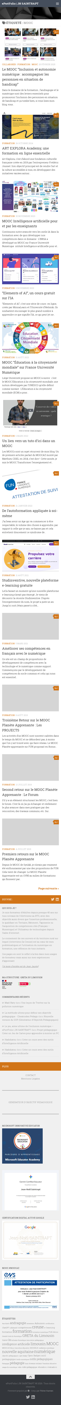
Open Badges (34, 1355)
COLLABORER (9, 64)
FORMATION (23, 64)
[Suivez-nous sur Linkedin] (57, 899)
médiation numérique (46, 1348)
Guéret (5, 1340)
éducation (42, 1367)
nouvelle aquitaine (18, 1351)
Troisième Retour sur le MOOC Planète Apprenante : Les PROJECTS (26, 725)
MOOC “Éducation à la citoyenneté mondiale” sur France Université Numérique (29, 367)
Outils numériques (22, 1359)
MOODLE (34, 1348)
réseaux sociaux (35, 1363)
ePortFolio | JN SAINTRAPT (20, 3)
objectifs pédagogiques (10, 1356)
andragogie (18, 1323)
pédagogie (17, 1363)
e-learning (49, 1327)
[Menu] (57, 3)
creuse (38, 1326)
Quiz (26, 1364)
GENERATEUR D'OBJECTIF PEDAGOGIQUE (30, 1102)
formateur (7, 1332)
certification (49, 1323)
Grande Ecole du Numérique (12, 1336)
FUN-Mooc (53, 1332)
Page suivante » (48, 888)
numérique (44, 1351)
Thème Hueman (46, 1390)
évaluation (52, 1367)
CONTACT (30, 1075)
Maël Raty (10, 1002)
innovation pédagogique (35, 1340)
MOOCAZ (6, 1348)
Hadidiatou (10, 1039)
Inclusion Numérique (18, 1340)
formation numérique (40, 1332)
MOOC (35, 64)
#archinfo (5, 1323)
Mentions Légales (30, 1078)
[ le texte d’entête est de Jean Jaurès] (20, 966)
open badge (23, 1356)
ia (9, 1340)
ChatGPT (5, 1328)
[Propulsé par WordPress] (29, 1391)
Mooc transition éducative (19, 1348)
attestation (30, 1324)
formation (22, 1331)
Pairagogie (5, 1364)
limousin (38, 1343)
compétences (24, 1327)
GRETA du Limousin (38, 1335)
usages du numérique (9, 1367)
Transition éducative (49, 1364)
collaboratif (13, 1328)
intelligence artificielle (16, 1344)
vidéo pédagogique (29, 1367)
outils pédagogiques (41, 1359)
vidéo (20, 1367)
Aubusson (40, 1323)
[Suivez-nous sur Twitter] (52, 899)
